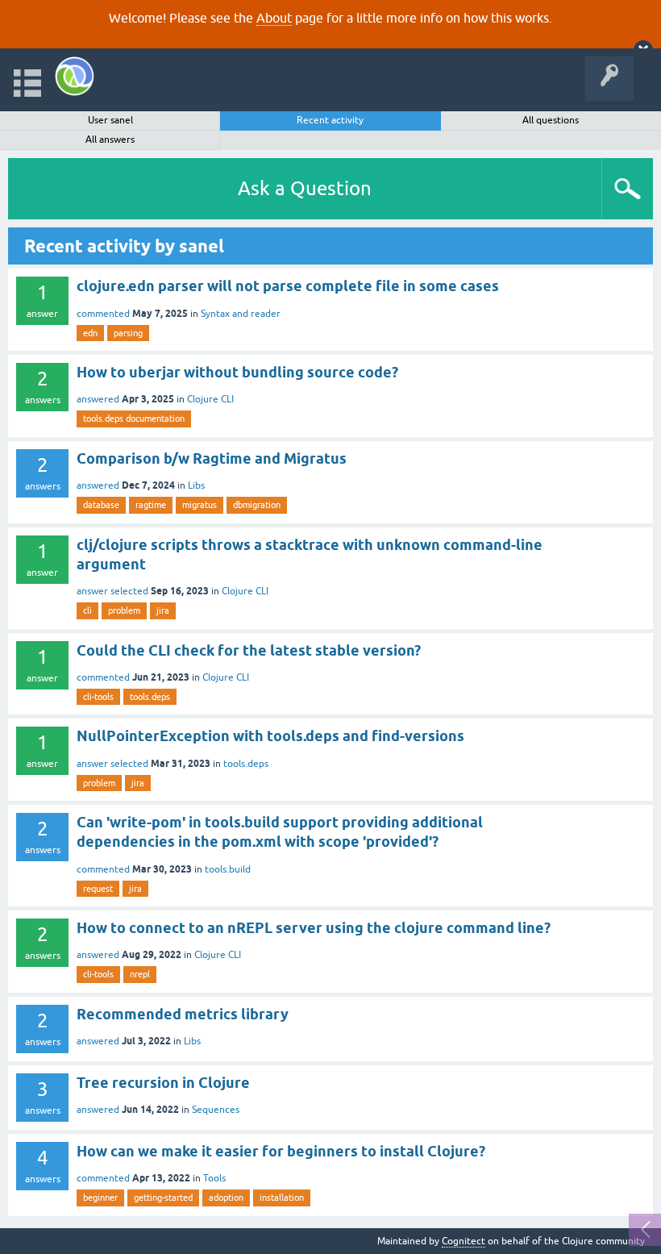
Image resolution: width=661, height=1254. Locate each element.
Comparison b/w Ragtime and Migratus (212, 458)
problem (124, 610)
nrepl (140, 974)
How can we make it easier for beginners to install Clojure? (281, 1151)
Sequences (215, 1109)
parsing (128, 333)
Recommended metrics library (183, 1014)
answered (98, 399)
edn (90, 333)
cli (87, 610)
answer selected (112, 591)
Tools (214, 1178)
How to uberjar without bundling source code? (237, 372)
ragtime (150, 505)
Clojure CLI (210, 399)
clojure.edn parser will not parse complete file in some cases (288, 285)
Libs (196, 485)
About (274, 17)
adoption (226, 1197)
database (101, 505)
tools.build (228, 869)
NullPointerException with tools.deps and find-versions (270, 735)
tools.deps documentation (134, 418)
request (98, 889)
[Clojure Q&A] (74, 76)
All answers (110, 139)
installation (282, 1197)
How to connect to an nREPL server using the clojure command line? (314, 927)
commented (103, 313)
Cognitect (463, 1241)
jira (162, 610)
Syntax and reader (241, 313)
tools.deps (150, 697)
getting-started (163, 1197)
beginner (100, 1197)
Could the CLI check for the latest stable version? (249, 650)
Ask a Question (305, 188)
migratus (199, 505)
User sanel (110, 120)
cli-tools (98, 697)
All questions (550, 120)
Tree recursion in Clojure (163, 1082)
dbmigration (257, 505)
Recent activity (330, 120)
